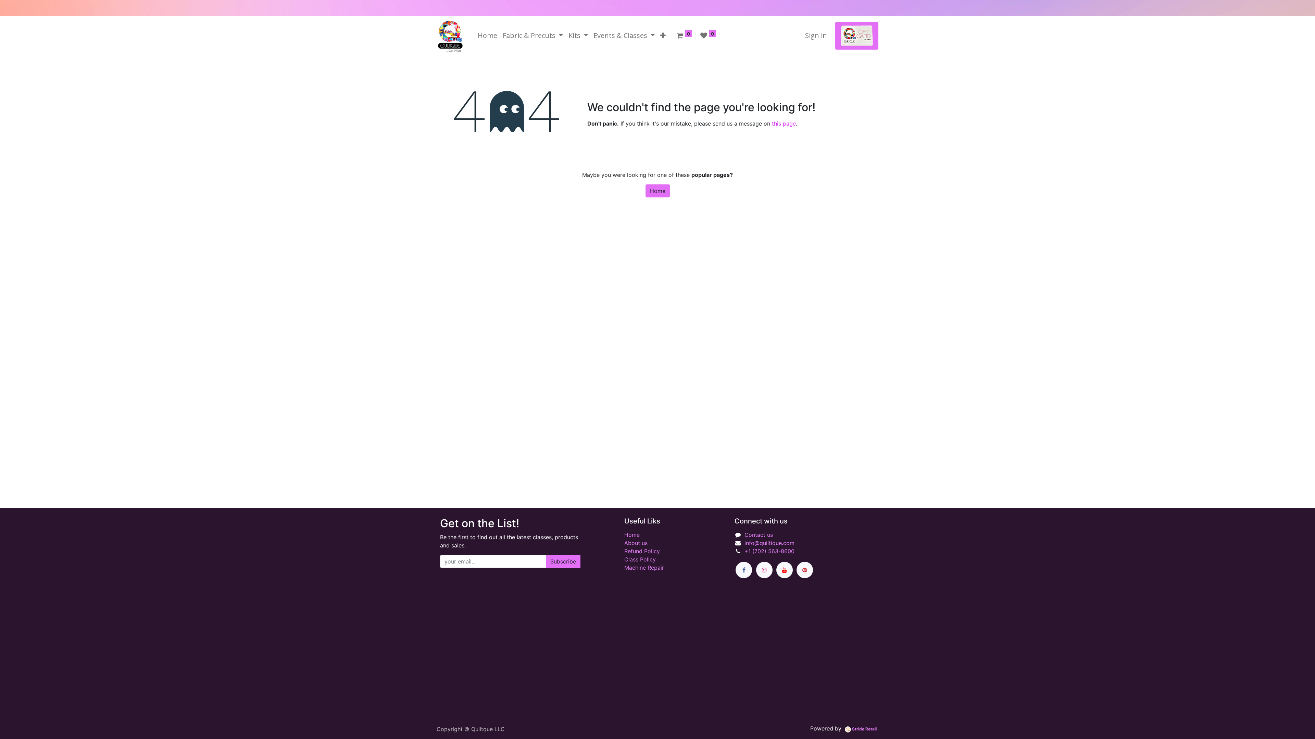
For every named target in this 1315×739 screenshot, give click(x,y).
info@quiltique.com (769, 543)
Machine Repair (644, 567)
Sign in (816, 35)
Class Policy (640, 559)
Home (657, 190)
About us (636, 543)
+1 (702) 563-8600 (769, 551)
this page (784, 123)
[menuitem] (487, 35)
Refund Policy (642, 551)
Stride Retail (864, 728)
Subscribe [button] (563, 561)
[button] (663, 35)
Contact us (758, 534)
